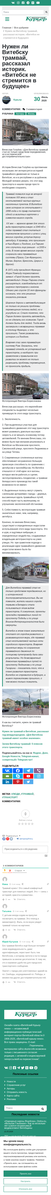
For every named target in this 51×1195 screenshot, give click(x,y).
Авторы (20, 114)
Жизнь (31, 114)
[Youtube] (28, 776)
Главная (6, 27)
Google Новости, (11, 756)
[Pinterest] (18, 781)
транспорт (10, 797)
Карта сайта (13, 1095)
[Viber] (39, 770)
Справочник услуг (16, 1085)
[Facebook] (18, 770)
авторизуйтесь (26, 839)
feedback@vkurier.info (16, 1045)
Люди (16, 794)
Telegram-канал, (30, 756)
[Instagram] (39, 776)
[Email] (7, 776)
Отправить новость (17, 1092)
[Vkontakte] (7, 770)
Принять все (25, 1173)
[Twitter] (28, 781)
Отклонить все (25, 1189)
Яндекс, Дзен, (40, 753)
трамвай (28, 794)
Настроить (25, 1181)
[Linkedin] (7, 781)
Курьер (17, 100)
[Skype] (18, 776)
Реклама (11, 1099)
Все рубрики (21, 27)
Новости (11, 1081)
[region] (25, 1165)
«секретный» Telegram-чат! (17, 760)
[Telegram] (28, 770)
